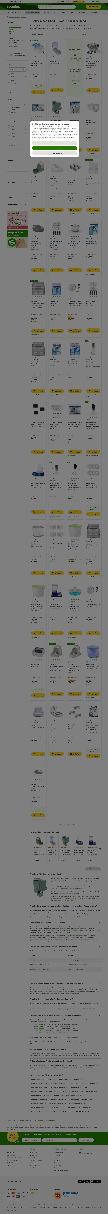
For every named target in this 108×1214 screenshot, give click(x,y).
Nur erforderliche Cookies (55, 153)
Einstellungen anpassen (54, 143)
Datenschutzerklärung (40, 139)
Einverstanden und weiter (55, 148)
